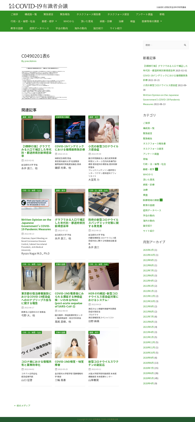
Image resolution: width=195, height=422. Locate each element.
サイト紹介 (116, 28)
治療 (121, 21)
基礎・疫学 (48, 21)
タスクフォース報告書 (88, 14)
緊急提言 (48, 14)
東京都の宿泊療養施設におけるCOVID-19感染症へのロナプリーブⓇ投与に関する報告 (36, 298)
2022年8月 (148, 265)
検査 (132, 21)
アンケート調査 (144, 14)
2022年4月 (148, 280)
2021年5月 (148, 326)
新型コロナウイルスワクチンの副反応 (103, 363)
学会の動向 (62, 28)
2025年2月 (148, 249)
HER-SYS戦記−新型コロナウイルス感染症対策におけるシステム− (103, 296)
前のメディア (22, 405)
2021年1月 (148, 337)
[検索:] (166, 45)
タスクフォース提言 (118, 14)
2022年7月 (148, 270)
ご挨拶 (14, 14)
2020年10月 (149, 352)
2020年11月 (149, 347)
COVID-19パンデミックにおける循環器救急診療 (70, 147)
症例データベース (39, 28)
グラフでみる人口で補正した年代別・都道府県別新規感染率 (70, 223)
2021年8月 (148, 311)
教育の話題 (17, 28)
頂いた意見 (87, 21)
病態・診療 (106, 21)
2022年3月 (148, 285)
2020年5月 (148, 378)
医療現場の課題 (150, 21)
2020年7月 (148, 367)
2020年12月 (149, 342)
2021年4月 (148, 332)
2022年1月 (148, 290)
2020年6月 (148, 373)
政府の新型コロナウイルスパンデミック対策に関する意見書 (103, 223)
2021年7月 (148, 316)
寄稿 (162, 14)
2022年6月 (148, 275)
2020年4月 (148, 383)
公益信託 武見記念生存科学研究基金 (171, 7)
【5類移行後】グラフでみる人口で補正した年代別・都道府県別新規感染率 (36, 151)
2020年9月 (148, 357)
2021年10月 (149, 301)
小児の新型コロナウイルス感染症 (103, 147)
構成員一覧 (31, 14)
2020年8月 (148, 362)
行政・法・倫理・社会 (23, 21)
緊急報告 (65, 14)
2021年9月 (148, 306)
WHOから (69, 21)
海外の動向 (80, 28)
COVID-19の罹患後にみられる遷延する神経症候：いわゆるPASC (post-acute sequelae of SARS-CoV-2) (69, 299)
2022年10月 (149, 254)
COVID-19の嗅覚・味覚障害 (69, 363)
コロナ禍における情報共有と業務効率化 (36, 363)
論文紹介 (98, 28)
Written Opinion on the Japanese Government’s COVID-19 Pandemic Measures (36, 224)
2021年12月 (149, 296)
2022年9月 (148, 260)
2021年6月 (148, 321)
